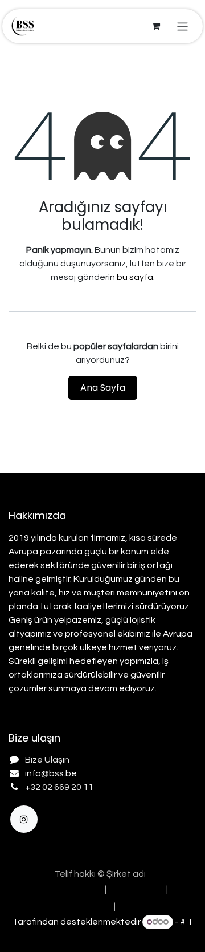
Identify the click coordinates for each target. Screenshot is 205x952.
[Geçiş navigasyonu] (182, 26)
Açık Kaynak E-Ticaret (102, 936)
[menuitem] (65, 889)
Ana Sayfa (102, 387)
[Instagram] (24, 819)
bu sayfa (135, 277)
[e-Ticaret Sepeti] (156, 26)
